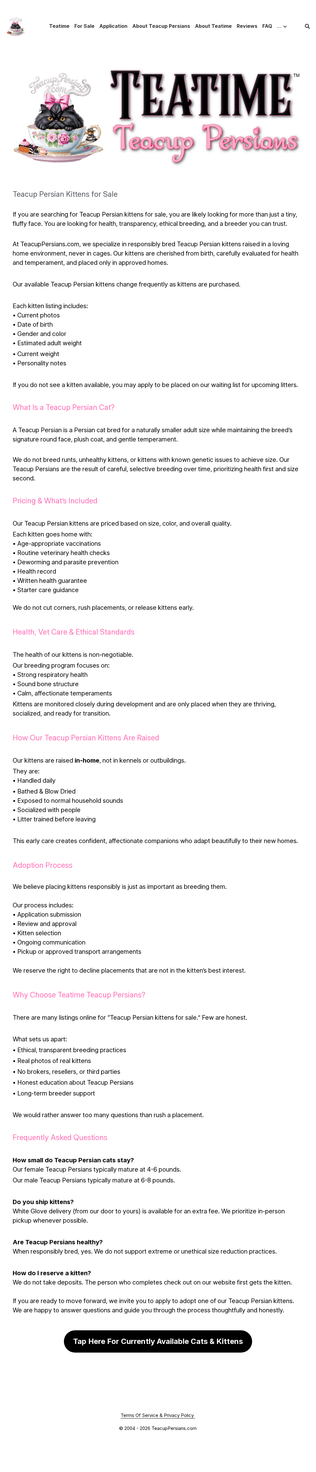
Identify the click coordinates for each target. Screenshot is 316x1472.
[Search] (307, 26)
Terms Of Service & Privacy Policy (158, 1415)
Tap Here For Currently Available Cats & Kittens (158, 1341)
